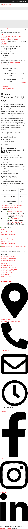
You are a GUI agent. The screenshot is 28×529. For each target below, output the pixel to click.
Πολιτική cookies (5, 233)
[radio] (23, 68)
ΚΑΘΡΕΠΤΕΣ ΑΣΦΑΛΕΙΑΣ (7, 278)
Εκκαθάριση (23, 82)
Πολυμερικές (11, 39)
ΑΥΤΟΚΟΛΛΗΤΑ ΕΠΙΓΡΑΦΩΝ (8, 36)
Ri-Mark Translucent (15, 62)
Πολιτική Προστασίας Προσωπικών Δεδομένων (12, 231)
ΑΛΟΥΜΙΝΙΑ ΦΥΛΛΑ (6, 262)
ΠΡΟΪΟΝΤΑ (8, 29)
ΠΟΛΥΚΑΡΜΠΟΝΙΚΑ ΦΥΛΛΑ (8, 260)
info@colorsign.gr (22, 1)
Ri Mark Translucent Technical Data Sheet (12, 205)
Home (2, 29)
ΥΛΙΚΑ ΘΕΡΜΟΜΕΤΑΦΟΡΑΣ (8, 271)
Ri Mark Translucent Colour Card (10, 207)
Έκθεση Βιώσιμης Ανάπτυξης (8, 234)
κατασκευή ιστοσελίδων (6, 528)
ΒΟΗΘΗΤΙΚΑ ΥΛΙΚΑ (6, 276)
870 (17, 1)
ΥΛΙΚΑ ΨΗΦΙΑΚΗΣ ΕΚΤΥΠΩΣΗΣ (9, 269)
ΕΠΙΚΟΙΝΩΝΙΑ (6, 281)
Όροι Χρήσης (4, 229)
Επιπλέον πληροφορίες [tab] (8, 88)
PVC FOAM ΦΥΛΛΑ (5, 264)
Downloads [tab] (5, 90)
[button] (26, 8)
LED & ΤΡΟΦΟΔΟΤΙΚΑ (6, 274)
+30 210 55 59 (14, 1)
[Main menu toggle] (25, 5)
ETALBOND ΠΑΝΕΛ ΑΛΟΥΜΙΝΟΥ (9, 258)
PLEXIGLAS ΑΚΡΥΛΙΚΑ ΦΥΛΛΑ (8, 257)
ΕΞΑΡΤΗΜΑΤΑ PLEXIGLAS (7, 265)
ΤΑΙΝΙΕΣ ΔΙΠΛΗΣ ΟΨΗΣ (7, 272)
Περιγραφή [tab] (5, 86)
